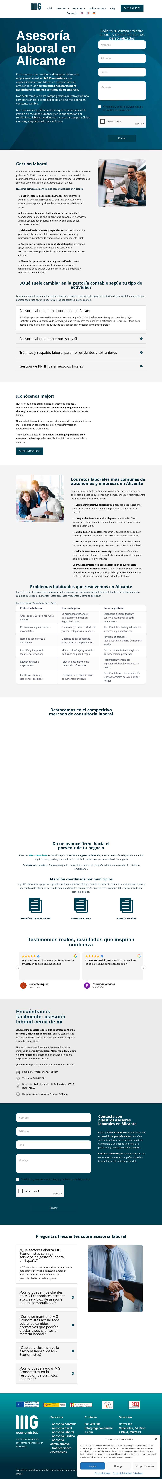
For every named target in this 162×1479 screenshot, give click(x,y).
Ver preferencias (145, 1466)
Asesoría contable (64, 1424)
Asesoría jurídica (63, 1436)
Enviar (122, 138)
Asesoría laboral (63, 1432)
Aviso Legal (138, 1473)
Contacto (72, 13)
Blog (112, 8)
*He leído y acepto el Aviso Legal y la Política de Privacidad (123, 108)
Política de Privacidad (122, 1473)
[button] (155, 1439)
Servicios (78, 8)
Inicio (50, 8)
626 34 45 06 (133, 8)
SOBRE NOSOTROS (29, 451)
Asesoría (61, 8)
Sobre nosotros (97, 8)
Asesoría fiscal (62, 1428)
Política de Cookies (103, 1473)
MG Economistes (34, 737)
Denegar (118, 1466)
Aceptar (92, 1466)
